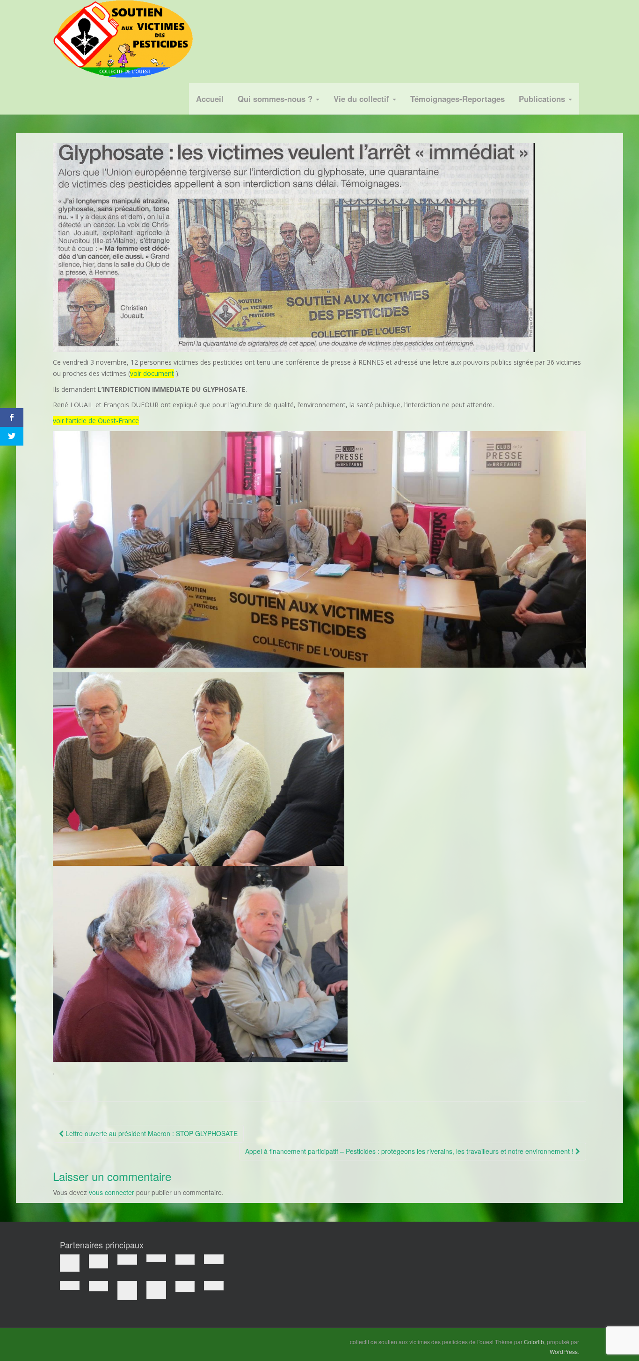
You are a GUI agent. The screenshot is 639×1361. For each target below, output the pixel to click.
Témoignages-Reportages (457, 98)
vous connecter (111, 1192)
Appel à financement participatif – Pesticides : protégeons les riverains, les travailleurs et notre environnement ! (410, 1151)
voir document (152, 373)
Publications (543, 98)
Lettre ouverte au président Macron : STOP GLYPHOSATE (151, 1133)
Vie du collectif (363, 98)
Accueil (210, 98)
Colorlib (534, 1342)
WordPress (564, 1351)
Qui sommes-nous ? (276, 98)
